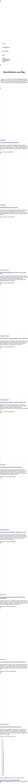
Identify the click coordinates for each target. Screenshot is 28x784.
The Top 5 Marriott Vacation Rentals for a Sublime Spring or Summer (13, 532)
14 (3, 754)
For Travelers (2, 140)
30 (3, 773)
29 (3, 772)
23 (3, 765)
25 (3, 767)
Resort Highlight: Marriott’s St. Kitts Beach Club (9, 207)
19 (3, 760)
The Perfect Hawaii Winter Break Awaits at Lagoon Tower (10, 726)
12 (3, 752)
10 (3, 750)
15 (3, 755)
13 (3, 753)
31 (3, 774)
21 (3, 762)
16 (3, 757)
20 (3, 761)
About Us (15, 781)
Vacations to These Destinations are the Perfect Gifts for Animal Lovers (13, 661)
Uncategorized (3, 205)
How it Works (20, 781)
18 (3, 759)
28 (3, 771)
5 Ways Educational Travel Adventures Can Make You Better (11, 467)
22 (3, 764)
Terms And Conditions (7, 781)
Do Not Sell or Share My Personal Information (9, 780)
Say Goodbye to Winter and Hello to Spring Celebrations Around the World (14, 338)
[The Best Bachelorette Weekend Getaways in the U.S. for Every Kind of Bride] (14, 268)
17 (3, 758)
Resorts (7, 399)
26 (3, 768)
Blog (1, 781)
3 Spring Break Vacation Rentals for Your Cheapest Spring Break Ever (13, 402)
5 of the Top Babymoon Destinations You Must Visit (9, 142)
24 (3, 766)
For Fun (1, 269)
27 (3, 769)
